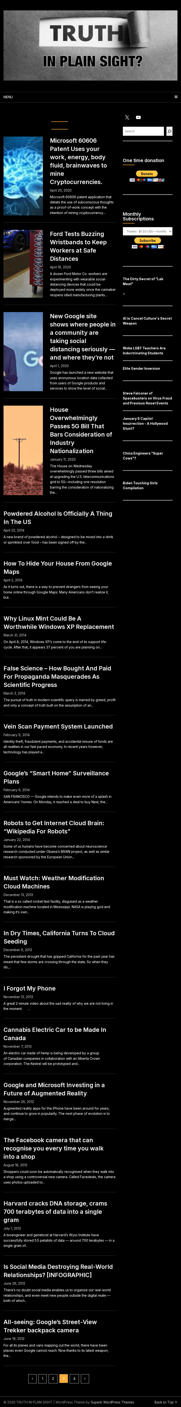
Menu (8, 97)
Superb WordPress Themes (112, 1402)
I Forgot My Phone (30, 988)
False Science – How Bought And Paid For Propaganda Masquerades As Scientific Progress (57, 676)
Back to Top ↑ (166, 1402)
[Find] (169, 131)
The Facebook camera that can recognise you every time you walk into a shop (54, 1148)
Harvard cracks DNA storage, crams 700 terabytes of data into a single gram (55, 1211)
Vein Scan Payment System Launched (58, 726)
